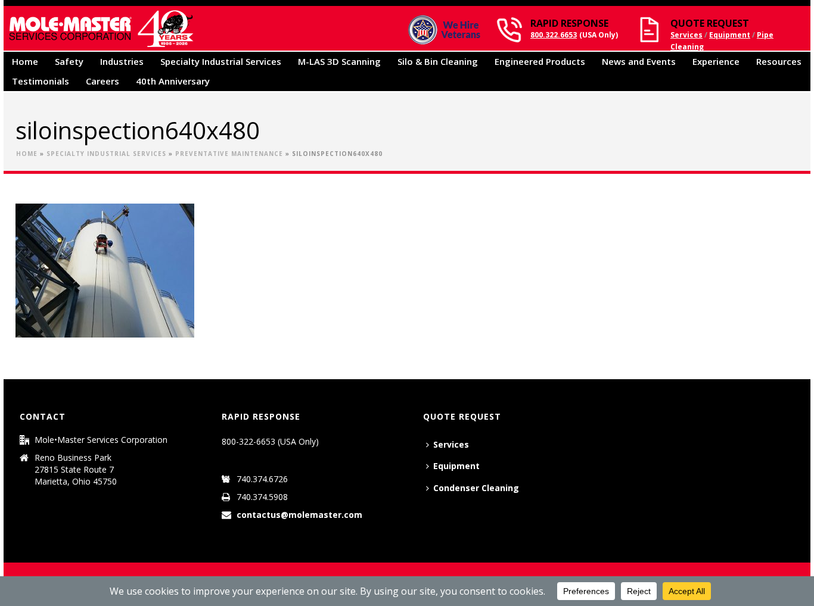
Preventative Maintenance (229, 153)
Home (25, 61)
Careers (102, 81)
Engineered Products (540, 61)
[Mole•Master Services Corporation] (101, 28)
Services (686, 35)
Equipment (729, 35)
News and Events (639, 61)
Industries (122, 61)
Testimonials (40, 81)
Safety (69, 61)
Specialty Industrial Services (220, 61)
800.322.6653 (553, 35)
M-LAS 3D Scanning (339, 61)
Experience (716, 61)
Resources (778, 61)
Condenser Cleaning (476, 487)
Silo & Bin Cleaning (437, 61)
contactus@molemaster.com (299, 515)
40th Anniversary (173, 81)
